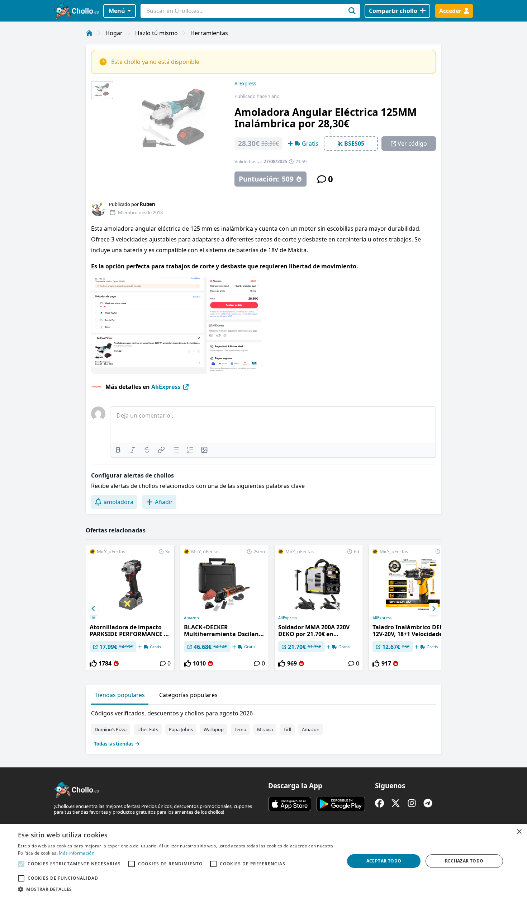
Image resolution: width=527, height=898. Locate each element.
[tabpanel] (263, 727)
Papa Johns (181, 729)
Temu (240, 729)
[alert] (263, 861)
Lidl (93, 617)
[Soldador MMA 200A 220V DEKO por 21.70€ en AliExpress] (319, 608)
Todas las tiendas (113, 744)
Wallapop (214, 729)
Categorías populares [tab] (188, 695)
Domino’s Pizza (111, 729)
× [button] (519, 831)
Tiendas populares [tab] (120, 695)
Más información (76, 853)
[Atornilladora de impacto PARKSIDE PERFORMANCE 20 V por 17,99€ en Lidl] (130, 608)
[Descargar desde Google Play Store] (341, 804)
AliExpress (245, 83)
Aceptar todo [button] (384, 861)
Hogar (114, 33)
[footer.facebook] (379, 803)
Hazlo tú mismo (156, 33)
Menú (117, 11)
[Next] (433, 609)
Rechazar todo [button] (464, 861)
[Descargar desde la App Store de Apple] (289, 804)
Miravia (265, 729)
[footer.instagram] (411, 803)
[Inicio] (89, 33)
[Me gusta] (93, 663)
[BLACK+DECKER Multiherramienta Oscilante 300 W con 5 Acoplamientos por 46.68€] (224, 608)
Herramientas (209, 33)
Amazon (191, 617)
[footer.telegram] (427, 803)
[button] (176, 889)
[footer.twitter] (395, 803)
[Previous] (93, 609)
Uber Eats (147, 729)
